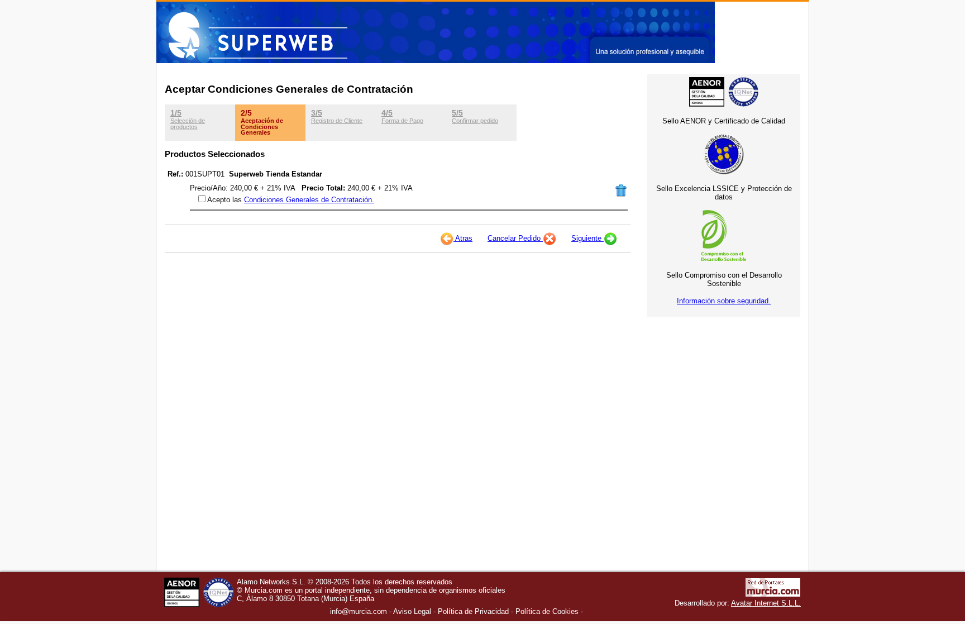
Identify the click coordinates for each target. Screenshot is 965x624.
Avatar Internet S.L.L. (766, 603)
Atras (462, 238)
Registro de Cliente (336, 116)
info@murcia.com (358, 611)
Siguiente (587, 238)
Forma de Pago (402, 116)
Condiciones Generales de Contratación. (309, 200)
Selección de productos (187, 119)
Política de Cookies (547, 611)
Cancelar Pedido (515, 238)
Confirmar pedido (475, 116)
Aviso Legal (412, 611)
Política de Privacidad (473, 611)
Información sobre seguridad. (724, 301)
